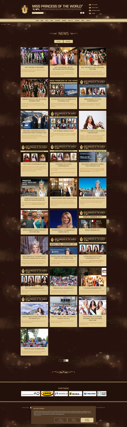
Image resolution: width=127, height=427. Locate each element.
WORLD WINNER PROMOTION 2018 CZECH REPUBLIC (34, 231)
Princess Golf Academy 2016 (34, 349)
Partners (77, 20)
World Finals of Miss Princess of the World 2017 (34, 317)
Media (82, 20)
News (42, 20)
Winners (64, 20)
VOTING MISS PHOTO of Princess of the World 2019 (63, 100)
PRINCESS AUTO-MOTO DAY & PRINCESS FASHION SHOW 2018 (34, 199)
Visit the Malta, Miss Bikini (34, 67)
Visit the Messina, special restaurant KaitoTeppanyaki (63, 68)
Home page (3, 24)
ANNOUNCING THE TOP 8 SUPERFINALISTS (92, 100)
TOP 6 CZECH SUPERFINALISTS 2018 (34, 164)
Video (51, 20)
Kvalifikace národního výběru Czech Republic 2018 (92, 165)
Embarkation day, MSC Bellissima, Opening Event (34, 100)
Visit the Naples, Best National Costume (92, 68)
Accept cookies (87, 420)
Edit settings (60, 420)
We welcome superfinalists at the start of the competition (63, 257)
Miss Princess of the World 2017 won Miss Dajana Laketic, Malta (34, 257)
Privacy (96, 407)
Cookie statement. (37, 415)
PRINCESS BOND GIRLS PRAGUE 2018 (63, 198)
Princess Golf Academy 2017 (63, 288)
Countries (57, 20)
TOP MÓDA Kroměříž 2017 (93, 288)
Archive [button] (68, 41)
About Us (70, 20)
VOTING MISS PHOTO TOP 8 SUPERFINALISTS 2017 (93, 257)
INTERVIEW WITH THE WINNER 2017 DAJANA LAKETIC (63, 231)
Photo (46, 20)
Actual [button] (59, 41)
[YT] (84, 12)
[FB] (81, 12)
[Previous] (60, 360)
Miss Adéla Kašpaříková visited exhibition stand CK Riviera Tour (34, 132)
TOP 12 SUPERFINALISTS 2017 (34, 288)
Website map (102, 407)
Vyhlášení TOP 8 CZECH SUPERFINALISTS (63, 165)
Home (37, 20)
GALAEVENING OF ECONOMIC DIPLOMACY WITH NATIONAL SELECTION (92, 318)
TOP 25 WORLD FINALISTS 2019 (63, 131)
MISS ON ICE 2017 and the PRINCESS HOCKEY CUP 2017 (63, 317)
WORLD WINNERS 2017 (92, 230)
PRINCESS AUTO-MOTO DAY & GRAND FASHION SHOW (92, 132)
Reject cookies (74, 420)
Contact (88, 20)
